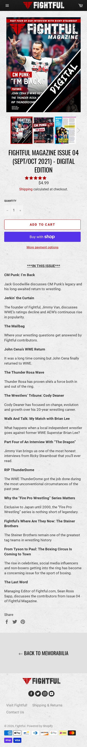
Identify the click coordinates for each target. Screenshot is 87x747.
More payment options (42, 247)
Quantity (10, 200)
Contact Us (15, 712)
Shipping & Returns (47, 705)
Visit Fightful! (16, 705)
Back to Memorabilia (45, 653)
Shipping (26, 189)
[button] (36, 178)
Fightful (20, 726)
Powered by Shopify (40, 726)
